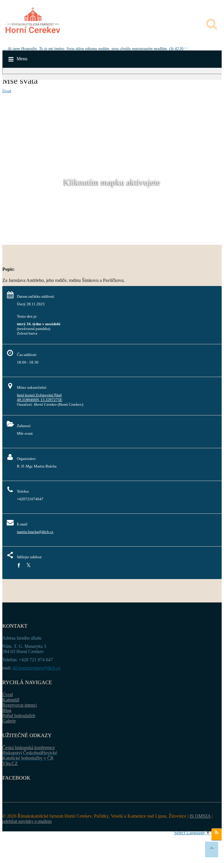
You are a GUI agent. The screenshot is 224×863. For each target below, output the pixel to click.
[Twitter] (28, 565)
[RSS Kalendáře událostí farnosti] (216, 834)
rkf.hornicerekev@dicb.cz (36, 667)
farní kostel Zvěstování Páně (39, 395)
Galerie (9, 720)
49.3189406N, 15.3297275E (39, 400)
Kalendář (10, 699)
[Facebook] (18, 565)
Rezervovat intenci (19, 705)
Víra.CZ (10, 763)
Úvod (6, 91)
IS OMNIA (200, 816)
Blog (6, 710)
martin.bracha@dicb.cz (35, 532)
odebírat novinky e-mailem (27, 821)
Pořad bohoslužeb (18, 715)
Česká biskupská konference (28, 747)
